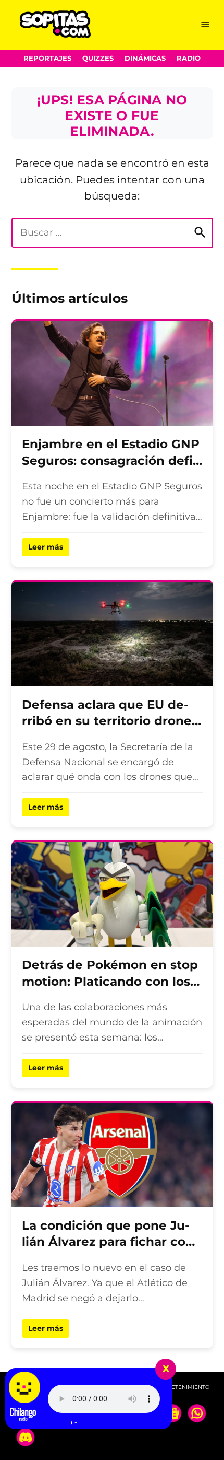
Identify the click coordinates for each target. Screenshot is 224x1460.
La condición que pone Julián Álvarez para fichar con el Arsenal (108, 1242)
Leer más (45, 547)
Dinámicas (145, 58)
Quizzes (98, 58)
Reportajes (47, 58)
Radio (189, 58)
